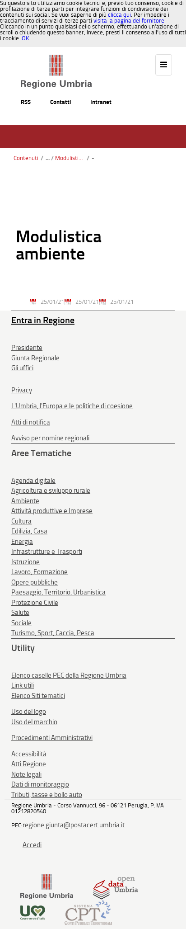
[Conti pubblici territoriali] (88, 912)
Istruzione (25, 562)
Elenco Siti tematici (38, 696)
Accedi (32, 845)
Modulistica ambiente (69, 158)
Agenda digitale (33, 480)
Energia (22, 542)
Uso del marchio (34, 722)
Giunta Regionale (35, 358)
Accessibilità (28, 754)
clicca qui (119, 14)
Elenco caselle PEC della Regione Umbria (68, 675)
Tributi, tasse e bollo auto (46, 795)
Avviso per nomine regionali (50, 438)
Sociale (21, 623)
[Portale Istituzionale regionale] (46, 886)
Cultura (21, 521)
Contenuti (26, 158)
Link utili (22, 685)
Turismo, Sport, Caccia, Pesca (52, 633)
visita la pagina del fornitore (128, 20)
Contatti (60, 102)
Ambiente (25, 501)
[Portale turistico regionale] (32, 912)
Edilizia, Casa (29, 531)
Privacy (21, 390)
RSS (26, 102)
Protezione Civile (34, 603)
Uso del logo (28, 711)
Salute (20, 612)
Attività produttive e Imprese (52, 511)
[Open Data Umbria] (115, 886)
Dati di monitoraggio (40, 784)
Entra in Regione (42, 320)
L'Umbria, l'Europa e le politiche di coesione (72, 406)
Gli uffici (22, 368)
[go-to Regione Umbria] (56, 58)
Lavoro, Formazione (39, 572)
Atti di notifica (30, 422)
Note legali (26, 774)
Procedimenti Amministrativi (52, 738)
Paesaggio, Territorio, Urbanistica (58, 592)
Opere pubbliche (34, 582)
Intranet (101, 102)
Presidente (26, 348)
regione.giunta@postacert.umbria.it (74, 825)
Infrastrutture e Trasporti (46, 551)
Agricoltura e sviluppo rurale (50, 490)
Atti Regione (28, 764)
